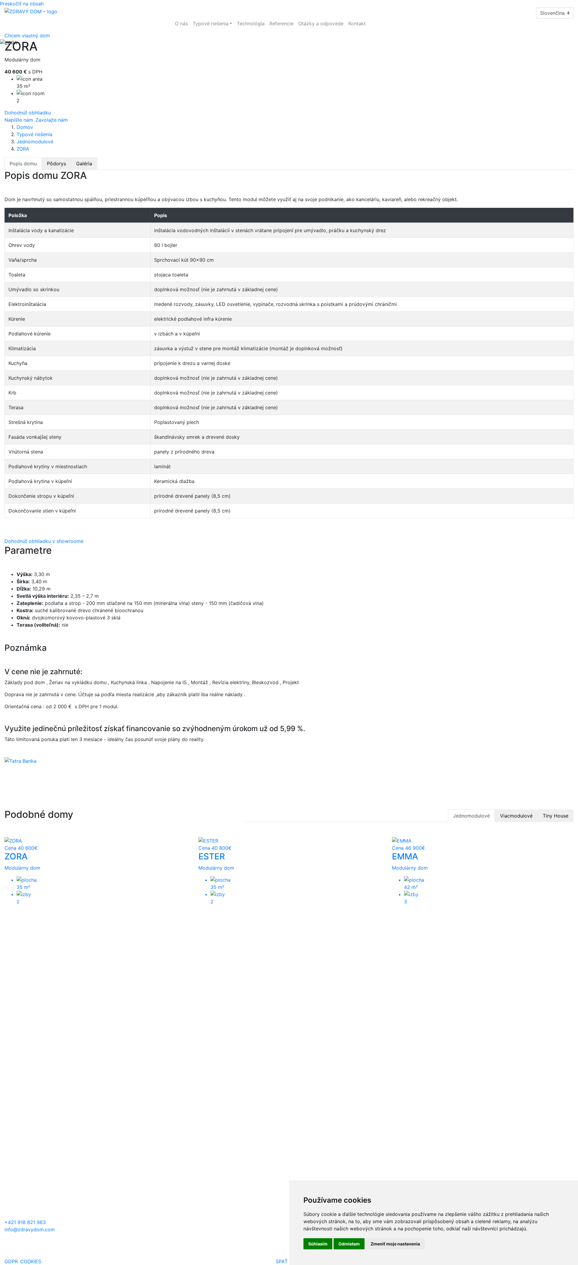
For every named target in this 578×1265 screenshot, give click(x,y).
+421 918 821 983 (25, 1222)
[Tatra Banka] (20, 763)
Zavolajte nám (52, 120)
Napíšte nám (19, 120)
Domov (25, 127)
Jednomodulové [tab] (471, 816)
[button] (212, 23)
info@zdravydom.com (30, 1229)
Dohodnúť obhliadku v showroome (44, 541)
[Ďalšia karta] (16, 1215)
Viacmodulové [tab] (516, 816)
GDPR (11, 1261)
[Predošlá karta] (8, 1215)
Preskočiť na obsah (22, 4)
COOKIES (30, 1261)
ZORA (23, 149)
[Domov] (31, 11)
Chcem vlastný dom (27, 36)
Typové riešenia (34, 134)
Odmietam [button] (349, 1243)
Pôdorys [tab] (56, 163)
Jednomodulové (35, 142)
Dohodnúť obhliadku (28, 113)
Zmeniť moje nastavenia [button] (395, 1243)
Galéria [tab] (84, 163)
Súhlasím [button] (318, 1243)
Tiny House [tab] (555, 816)
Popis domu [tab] (23, 163)
